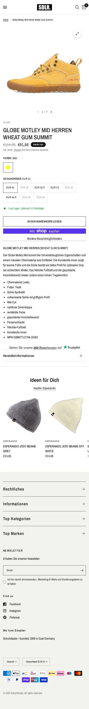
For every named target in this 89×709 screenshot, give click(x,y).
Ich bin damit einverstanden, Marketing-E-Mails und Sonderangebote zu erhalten (45, 582)
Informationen (15, 504)
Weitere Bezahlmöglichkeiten (44, 238)
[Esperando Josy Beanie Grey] (23, 416)
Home (5, 19)
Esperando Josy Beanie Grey (19, 448)
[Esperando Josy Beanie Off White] (65, 416)
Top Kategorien (17, 518)
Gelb (8, 167)
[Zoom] (77, 34)
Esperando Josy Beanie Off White (64, 448)
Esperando (10, 441)
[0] (83, 7)
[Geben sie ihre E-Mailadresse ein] (82, 570)
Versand (17, 150)
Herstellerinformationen (18, 355)
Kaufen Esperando (45, 388)
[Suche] (77, 7)
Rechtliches (13, 489)
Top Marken (13, 533)
